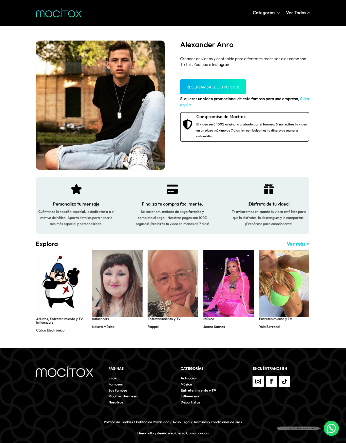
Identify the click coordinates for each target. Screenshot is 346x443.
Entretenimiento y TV (65, 319)
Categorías (264, 12)
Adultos (42, 319)
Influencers (44, 322)
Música (208, 319)
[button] (331, 428)
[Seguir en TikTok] (284, 381)
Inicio (112, 378)
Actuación (189, 378)
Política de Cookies (118, 422)
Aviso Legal (181, 422)
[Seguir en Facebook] (271, 381)
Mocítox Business (122, 396)
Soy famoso (117, 390)
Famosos (115, 384)
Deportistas (190, 402)
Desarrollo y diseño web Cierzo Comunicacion (173, 433)
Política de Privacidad (152, 422)
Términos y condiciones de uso (216, 422)
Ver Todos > (298, 12)
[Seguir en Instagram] (258, 381)
